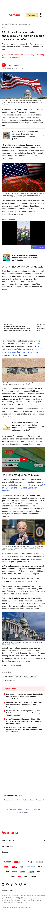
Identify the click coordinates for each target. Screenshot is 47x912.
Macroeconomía (24, 24)
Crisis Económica (9, 680)
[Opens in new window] (7, 884)
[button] (23, 459)
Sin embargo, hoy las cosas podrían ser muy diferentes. (23, 488)
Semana (5, 24)
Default (33, 676)
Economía (13, 24)
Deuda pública (8, 676)
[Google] (3, 884)
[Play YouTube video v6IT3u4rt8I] (23, 459)
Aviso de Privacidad (10, 890)
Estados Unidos (21, 676)
